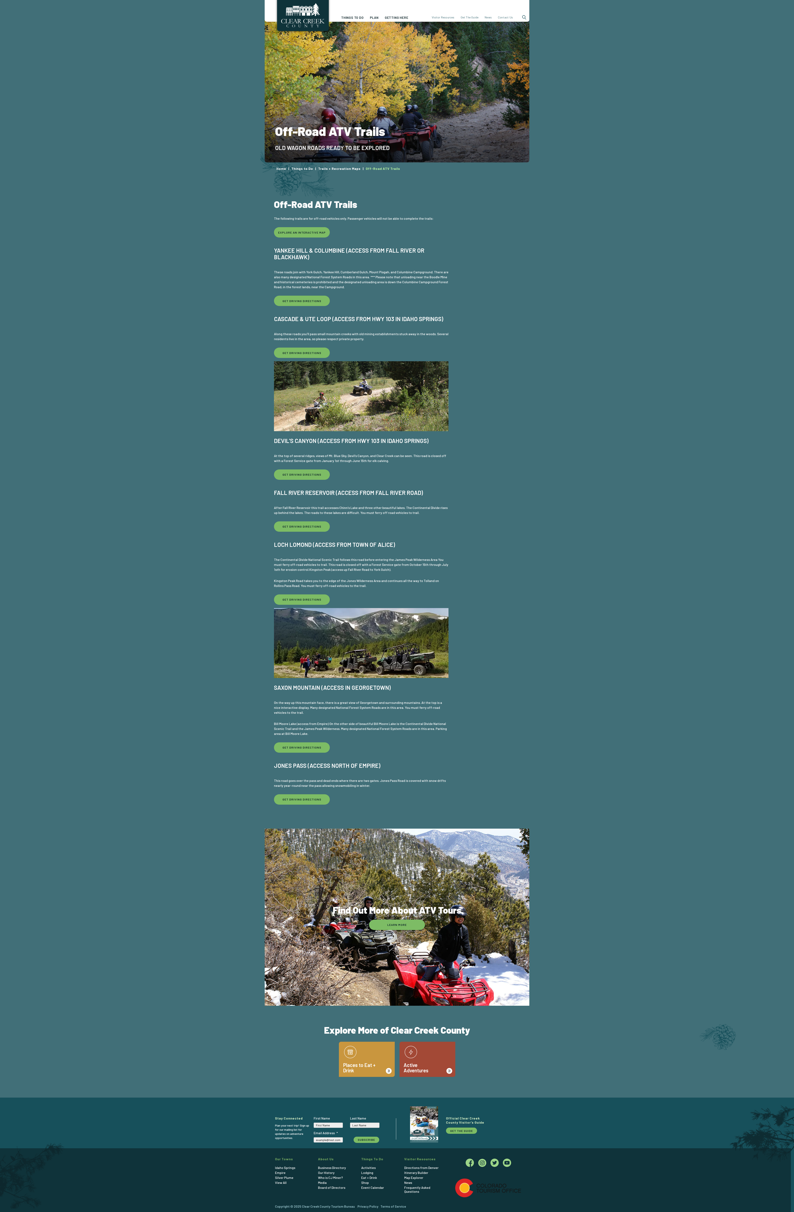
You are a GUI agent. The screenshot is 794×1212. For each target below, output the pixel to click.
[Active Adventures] (427, 1042)
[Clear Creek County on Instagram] (484, 1164)
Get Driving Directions (301, 301)
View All (281, 1182)
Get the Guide (461, 1131)
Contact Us (505, 17)
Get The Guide (470, 17)
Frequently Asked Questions (417, 1189)
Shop (365, 1182)
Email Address (326, 1133)
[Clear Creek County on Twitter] (496, 1164)
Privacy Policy (368, 1206)
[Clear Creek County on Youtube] (507, 1164)
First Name (322, 1118)
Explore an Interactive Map (302, 232)
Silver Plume (284, 1178)
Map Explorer (413, 1178)
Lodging (367, 1173)
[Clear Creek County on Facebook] (472, 1164)
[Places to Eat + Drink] (367, 1042)
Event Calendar (372, 1187)
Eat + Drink (369, 1178)
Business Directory (332, 1168)
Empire (280, 1173)
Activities (368, 1168)
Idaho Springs (285, 1168)
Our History (326, 1173)
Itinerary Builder (416, 1173)
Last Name (358, 1118)
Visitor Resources (443, 17)
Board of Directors (331, 1187)
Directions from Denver (421, 1168)
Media (322, 1182)
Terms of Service (393, 1206)
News (488, 17)
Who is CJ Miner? (330, 1178)
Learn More (397, 924)
